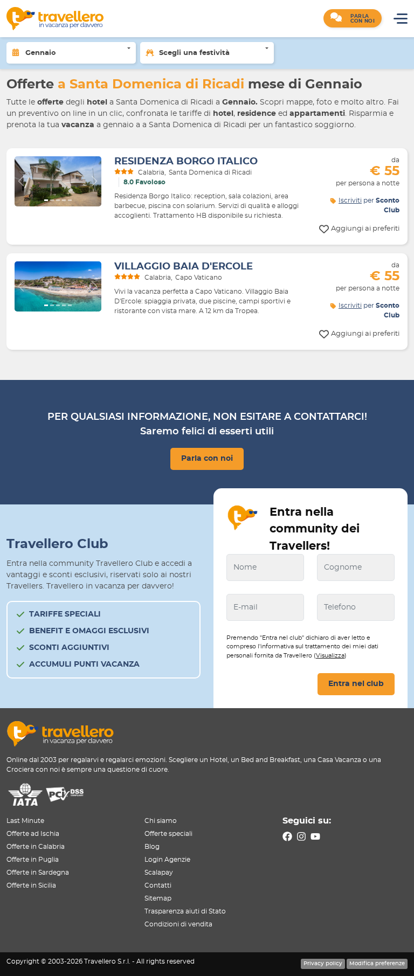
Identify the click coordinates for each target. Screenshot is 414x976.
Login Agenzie (167, 859)
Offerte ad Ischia (32, 833)
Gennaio (40, 53)
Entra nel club (356, 684)
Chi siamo (160, 821)
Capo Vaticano (198, 277)
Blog (152, 846)
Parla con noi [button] (207, 458)
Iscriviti (350, 200)
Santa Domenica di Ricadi (210, 172)
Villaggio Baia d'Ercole (183, 267)
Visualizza (330, 656)
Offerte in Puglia (32, 859)
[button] (352, 18)
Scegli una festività (194, 53)
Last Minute (25, 821)
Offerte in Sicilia (31, 885)
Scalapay (158, 872)
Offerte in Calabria (35, 846)
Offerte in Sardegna (37, 872)
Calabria (151, 172)
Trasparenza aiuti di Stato (185, 911)
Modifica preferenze (377, 963)
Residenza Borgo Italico (186, 162)
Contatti (157, 885)
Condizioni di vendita (178, 924)
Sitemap (157, 898)
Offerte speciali (168, 833)
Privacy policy (322, 963)
